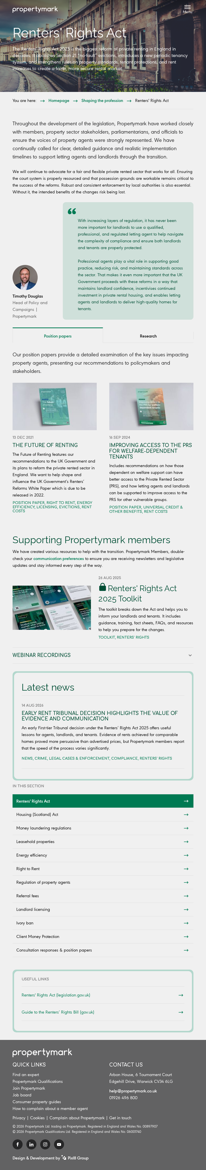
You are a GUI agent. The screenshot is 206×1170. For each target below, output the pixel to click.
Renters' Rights (133, 637)
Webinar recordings (42, 655)
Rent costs (156, 512)
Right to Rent (27, 868)
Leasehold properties (35, 841)
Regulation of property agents (43, 882)
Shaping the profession (102, 100)
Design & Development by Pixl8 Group (51, 1158)
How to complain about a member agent (50, 1108)
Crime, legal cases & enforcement (72, 758)
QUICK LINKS (29, 1065)
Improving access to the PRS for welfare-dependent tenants (150, 451)
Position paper (28, 503)
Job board (22, 1094)
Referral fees (27, 895)
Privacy (19, 1117)
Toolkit (106, 637)
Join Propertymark (29, 1088)
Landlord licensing (33, 909)
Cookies (37, 1117)
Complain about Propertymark (77, 1117)
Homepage (58, 100)
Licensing (46, 507)
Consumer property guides (37, 1101)
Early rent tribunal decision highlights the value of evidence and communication (100, 716)
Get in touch (120, 1117)
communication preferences (58, 558)
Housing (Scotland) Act (37, 814)
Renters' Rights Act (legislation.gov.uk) (56, 994)
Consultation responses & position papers (54, 950)
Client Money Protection (37, 936)
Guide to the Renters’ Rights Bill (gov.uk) (58, 1012)
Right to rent (60, 503)
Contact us (126, 1065)
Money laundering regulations (43, 827)
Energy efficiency (31, 855)
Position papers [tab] (58, 336)
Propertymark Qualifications (38, 1081)
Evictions (69, 507)
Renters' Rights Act (33, 801)
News (27, 758)
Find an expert (26, 1074)
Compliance (124, 758)
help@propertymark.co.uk (133, 1091)
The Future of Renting (45, 445)
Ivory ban (24, 922)
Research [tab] (148, 336)
